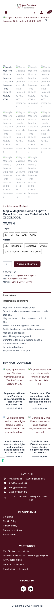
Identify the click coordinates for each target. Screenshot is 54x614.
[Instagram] (30, 589)
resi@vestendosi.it (18, 487)
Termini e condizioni (12, 530)
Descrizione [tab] (9, 295)
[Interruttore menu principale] (6, 12)
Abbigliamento (10, 206)
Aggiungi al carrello (27, 264)
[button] (34, 13)
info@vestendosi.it (18, 483)
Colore (6, 239)
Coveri (15, 282)
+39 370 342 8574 (15, 564)
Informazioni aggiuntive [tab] (15, 300)
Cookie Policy (9, 521)
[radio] (6, 235)
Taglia (6, 228)
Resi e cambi (9, 534)
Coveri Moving (25, 282)
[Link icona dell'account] (41, 12)
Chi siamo (8, 517)
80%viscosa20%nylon (18, 278)
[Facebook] (23, 589)
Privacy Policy (10, 526)
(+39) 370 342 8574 (18, 492)
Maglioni (23, 206)
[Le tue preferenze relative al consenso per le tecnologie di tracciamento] (3, 460)
